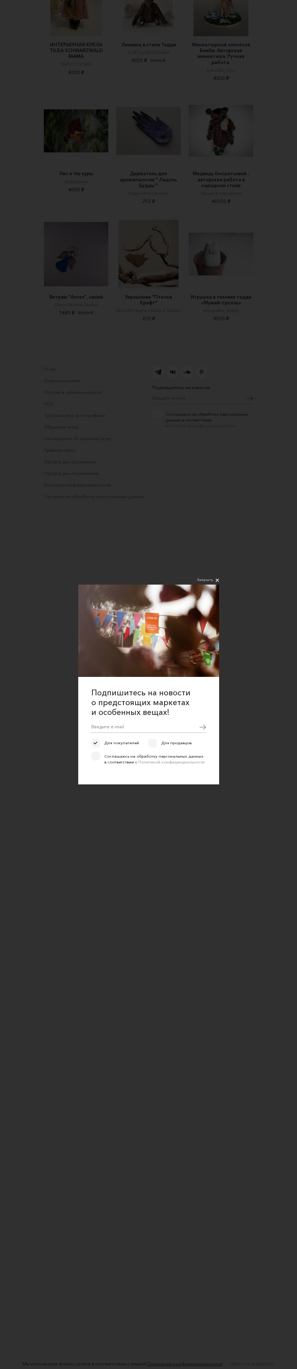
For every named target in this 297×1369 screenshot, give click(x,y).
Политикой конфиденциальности (171, 761)
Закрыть (205, 579)
